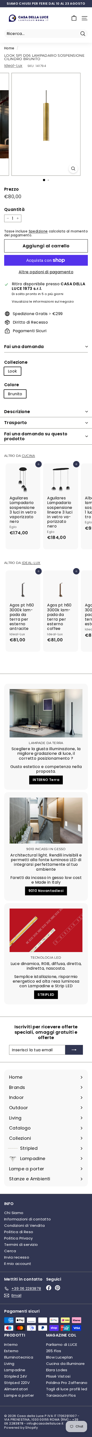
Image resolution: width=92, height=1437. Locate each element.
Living (9, 1363)
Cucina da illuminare (65, 1363)
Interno (11, 1344)
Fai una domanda (24, 347)
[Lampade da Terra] (46, 713)
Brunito (15, 394)
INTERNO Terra (46, 779)
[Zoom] (73, 168)
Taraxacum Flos (61, 1395)
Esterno (11, 1350)
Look (12, 371)
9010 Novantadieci (46, 890)
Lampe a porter (19, 1395)
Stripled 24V (15, 1376)
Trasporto (15, 423)
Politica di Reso (18, 1231)
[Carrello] (74, 18)
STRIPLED (46, 994)
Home (9, 48)
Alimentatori (16, 1389)
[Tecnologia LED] (46, 930)
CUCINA (28, 456)
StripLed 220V (17, 1382)
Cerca (10, 1250)
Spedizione (38, 231)
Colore (11, 384)
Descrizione (17, 412)
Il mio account (17, 1263)
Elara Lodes (56, 1369)
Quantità (14, 209)
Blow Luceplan (59, 1357)
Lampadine (15, 1369)
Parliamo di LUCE (61, 1344)
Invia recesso (16, 1257)
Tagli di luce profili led (66, 1389)
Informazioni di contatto (27, 1219)
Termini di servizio (21, 1244)
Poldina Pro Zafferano (67, 1382)
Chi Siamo (14, 1212)
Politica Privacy (18, 1238)
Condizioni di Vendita (24, 1225)
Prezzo (11, 189)
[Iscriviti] (74, 1050)
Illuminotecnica (18, 1357)
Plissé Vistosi (58, 1376)
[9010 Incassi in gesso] (46, 821)
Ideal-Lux (13, 65)
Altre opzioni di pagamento (46, 272)
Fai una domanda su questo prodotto (35, 436)
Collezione (15, 362)
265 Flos (53, 1350)
